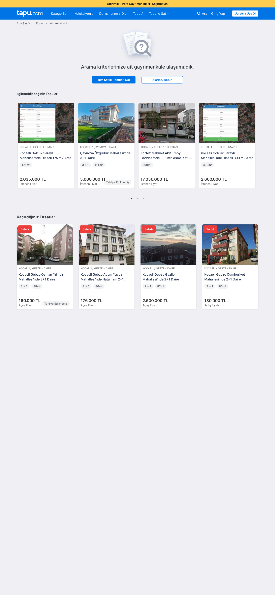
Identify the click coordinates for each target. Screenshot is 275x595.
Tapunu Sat (157, 13)
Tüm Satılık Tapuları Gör (113, 79)
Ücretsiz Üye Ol (245, 13)
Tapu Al (138, 13)
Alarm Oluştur (162, 79)
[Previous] (21, 141)
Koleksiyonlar (84, 13)
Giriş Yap (218, 13)
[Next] (253, 141)
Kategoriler (59, 13)
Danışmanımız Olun (113, 13)
